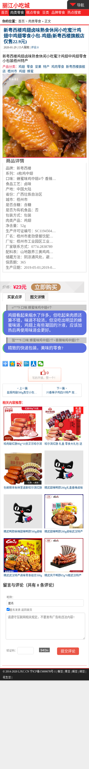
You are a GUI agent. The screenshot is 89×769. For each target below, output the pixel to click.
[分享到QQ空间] (12, 363)
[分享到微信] (41, 363)
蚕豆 (60, 671)
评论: (35, 47)
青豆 (67, 671)
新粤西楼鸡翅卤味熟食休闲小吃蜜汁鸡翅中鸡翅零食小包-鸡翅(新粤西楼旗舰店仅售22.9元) (44, 36)
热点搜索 (74, 12)
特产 (46, 66)
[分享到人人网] (34, 363)
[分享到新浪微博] (19, 363)
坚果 (38, 66)
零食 (30, 66)
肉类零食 (17, 12)
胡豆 (82, 671)
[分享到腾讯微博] (26, 363)
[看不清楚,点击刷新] (44, 650)
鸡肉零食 (57, 66)
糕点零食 (33, 12)
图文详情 (37, 297)
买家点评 (14, 297)
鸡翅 (21, 66)
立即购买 (45, 287)
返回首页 (26, 610)
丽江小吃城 (16, 5)
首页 (4, 12)
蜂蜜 (30, 71)
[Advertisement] (44, 724)
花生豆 (7, 677)
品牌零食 (58, 12)
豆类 (45, 12)
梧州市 (12, 71)
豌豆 (75, 671)
